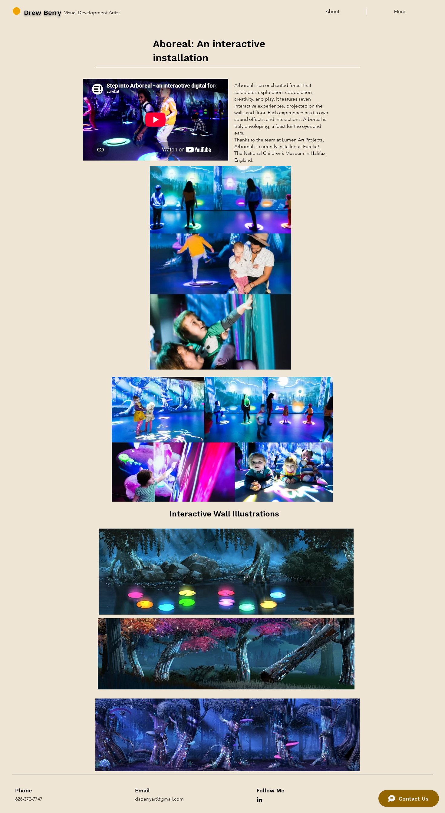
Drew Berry (42, 12)
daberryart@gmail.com (159, 799)
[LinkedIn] (259, 799)
